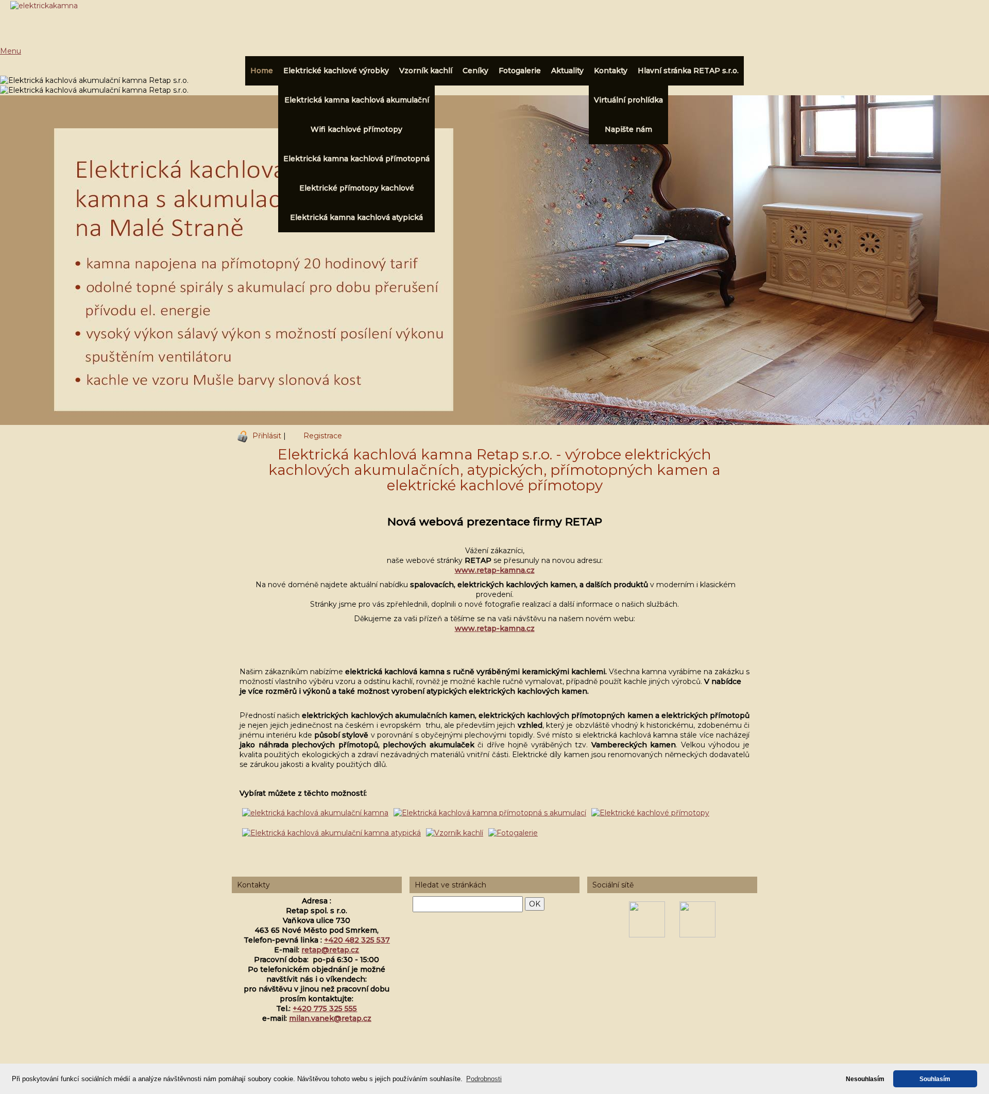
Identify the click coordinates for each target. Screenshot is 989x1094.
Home (261, 70)
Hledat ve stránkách (450, 885)
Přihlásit (266, 435)
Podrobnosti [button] (484, 1079)
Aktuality (567, 70)
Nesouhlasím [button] (865, 1078)
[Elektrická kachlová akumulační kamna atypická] (331, 832)
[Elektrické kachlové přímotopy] (650, 812)
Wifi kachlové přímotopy (356, 129)
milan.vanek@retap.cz (330, 1018)
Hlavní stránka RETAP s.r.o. (688, 70)
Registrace (322, 435)
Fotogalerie (520, 70)
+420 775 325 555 (325, 1008)
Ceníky (475, 70)
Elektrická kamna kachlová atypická (356, 217)
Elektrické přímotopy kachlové (356, 188)
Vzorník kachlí (425, 70)
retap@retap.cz (330, 949)
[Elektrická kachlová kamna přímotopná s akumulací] (490, 812)
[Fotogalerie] (513, 832)
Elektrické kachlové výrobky (336, 70)
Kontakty (610, 70)
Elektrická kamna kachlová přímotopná (356, 158)
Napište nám (628, 129)
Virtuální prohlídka (628, 100)
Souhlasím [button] (934, 1078)
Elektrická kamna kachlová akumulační (356, 100)
